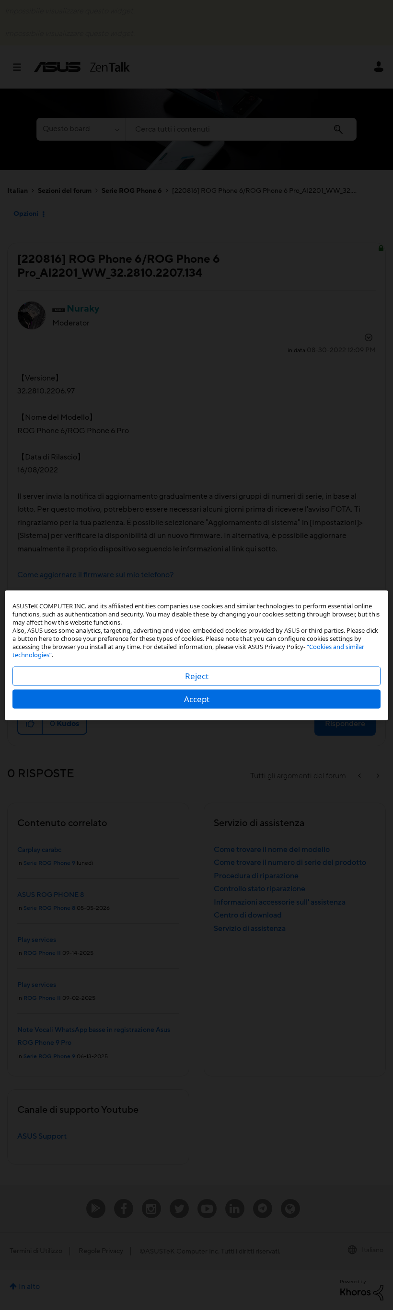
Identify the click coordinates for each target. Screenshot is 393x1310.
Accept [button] (196, 698)
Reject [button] (196, 675)
